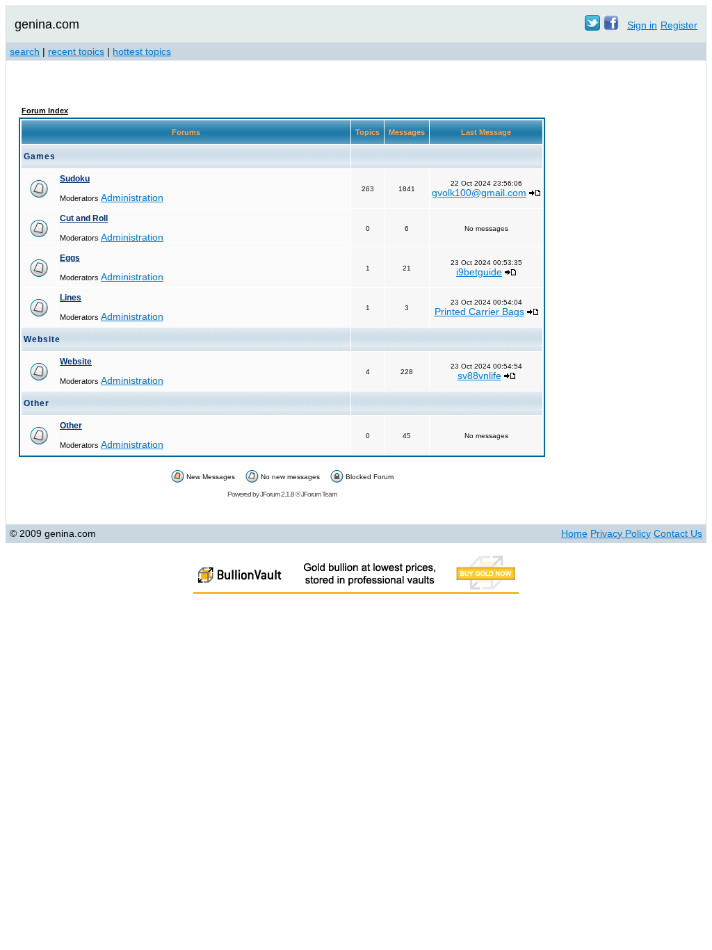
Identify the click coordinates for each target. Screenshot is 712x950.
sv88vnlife (479, 375)
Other (71, 425)
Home (574, 533)
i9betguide (479, 271)
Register (679, 25)
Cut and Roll (84, 218)
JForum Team (319, 494)
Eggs (70, 258)
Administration (132, 197)
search (25, 51)
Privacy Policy (620, 533)
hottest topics (142, 51)
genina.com (47, 24)
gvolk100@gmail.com (479, 192)
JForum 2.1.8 (277, 494)
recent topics (76, 51)
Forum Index (45, 110)
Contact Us (678, 533)
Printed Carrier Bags (479, 311)
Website (76, 362)
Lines (70, 298)
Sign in (642, 25)
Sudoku (75, 179)
